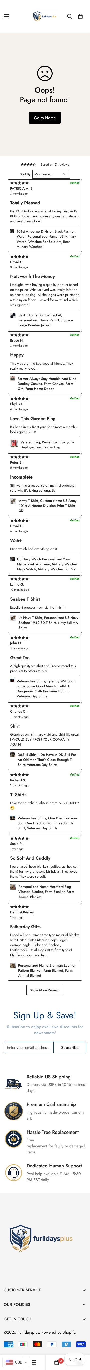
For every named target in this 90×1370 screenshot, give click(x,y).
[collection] (34, 1362)
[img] (45, 906)
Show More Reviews (45, 990)
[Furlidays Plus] (45, 16)
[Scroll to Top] (81, 1343)
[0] (80, 16)
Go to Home (45, 118)
